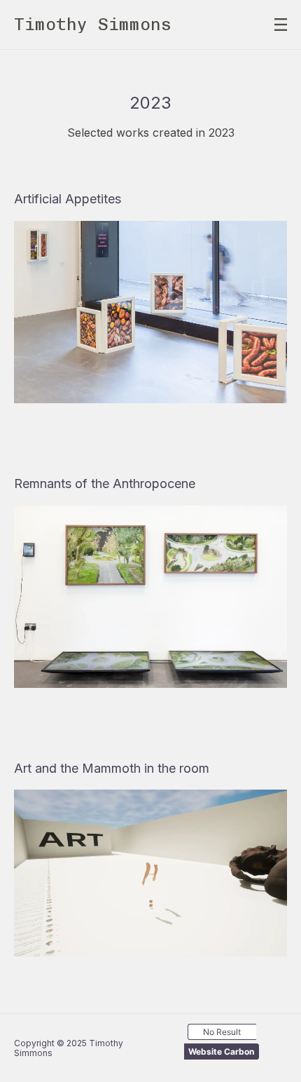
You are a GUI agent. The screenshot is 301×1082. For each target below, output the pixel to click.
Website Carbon (221, 1051)
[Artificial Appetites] (150, 312)
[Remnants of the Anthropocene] (150, 597)
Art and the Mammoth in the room (111, 768)
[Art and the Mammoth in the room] (150, 873)
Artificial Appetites (67, 198)
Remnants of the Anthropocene (104, 483)
